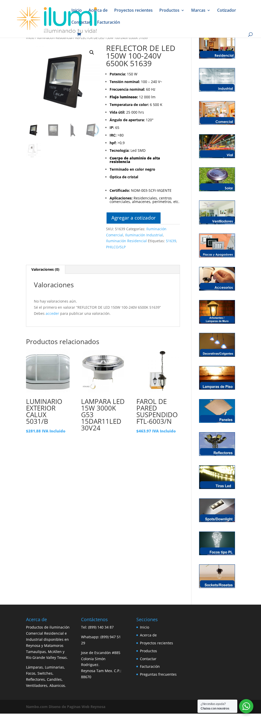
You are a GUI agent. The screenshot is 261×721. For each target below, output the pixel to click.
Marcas (198, 10)
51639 (171, 240)
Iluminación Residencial (54, 37)
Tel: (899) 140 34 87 (97, 627)
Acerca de (98, 10)
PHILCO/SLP (116, 246)
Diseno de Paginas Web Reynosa (65, 706)
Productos (169, 10)
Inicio (76, 10)
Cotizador (226, 10)
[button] (91, 52)
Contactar (80, 22)
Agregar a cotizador (133, 217)
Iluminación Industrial (144, 235)
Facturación (108, 22)
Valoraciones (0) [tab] (45, 269)
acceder (52, 313)
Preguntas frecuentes (158, 674)
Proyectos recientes (133, 10)
